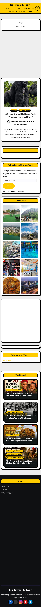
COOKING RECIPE (13, 435)
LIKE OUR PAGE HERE (20, 150)
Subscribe (8, 186)
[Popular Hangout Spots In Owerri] (11, 267)
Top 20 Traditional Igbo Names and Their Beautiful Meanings (19, 394)
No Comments (22, 124)
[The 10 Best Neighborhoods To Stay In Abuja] (29, 285)
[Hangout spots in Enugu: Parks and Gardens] (11, 213)
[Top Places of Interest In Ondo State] (29, 213)
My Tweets (7, 360)
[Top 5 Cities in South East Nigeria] (11, 231)
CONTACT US (6, 490)
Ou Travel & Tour (20, 4)
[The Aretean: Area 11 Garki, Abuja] (29, 267)
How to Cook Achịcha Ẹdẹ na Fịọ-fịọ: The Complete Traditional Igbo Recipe (20, 440)
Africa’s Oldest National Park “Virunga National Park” (20, 115)
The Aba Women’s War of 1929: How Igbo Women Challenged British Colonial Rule (19, 418)
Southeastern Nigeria (15, 457)
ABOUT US (5, 487)
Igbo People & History (14, 412)
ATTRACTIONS (24, 110)
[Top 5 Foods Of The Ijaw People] (11, 285)
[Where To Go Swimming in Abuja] (29, 249)
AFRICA (14, 110)
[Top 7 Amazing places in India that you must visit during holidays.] (29, 231)
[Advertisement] (20, 54)
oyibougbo (14, 121)
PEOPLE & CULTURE (14, 390)
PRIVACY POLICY (7, 493)
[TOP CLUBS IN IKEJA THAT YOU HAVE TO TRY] (11, 249)
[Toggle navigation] (2, 8)
